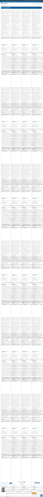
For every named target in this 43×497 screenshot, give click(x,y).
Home (1, 5)
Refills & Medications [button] (22, 1)
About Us (29, 0)
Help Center (14, 491)
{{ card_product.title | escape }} (5, 44)
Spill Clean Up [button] (28, 1)
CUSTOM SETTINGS (34, 494)
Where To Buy (35, 0)
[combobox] (38, 3)
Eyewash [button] (18, 1)
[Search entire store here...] (41, 3)
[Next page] (24, 473)
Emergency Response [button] (13, 1)
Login (38, 0)
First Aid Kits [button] (3, 1)
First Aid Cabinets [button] (8, 1)
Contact (27, 0)
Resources (32, 0)
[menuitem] (27, 0)
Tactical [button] (32, 1)
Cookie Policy (7, 496)
